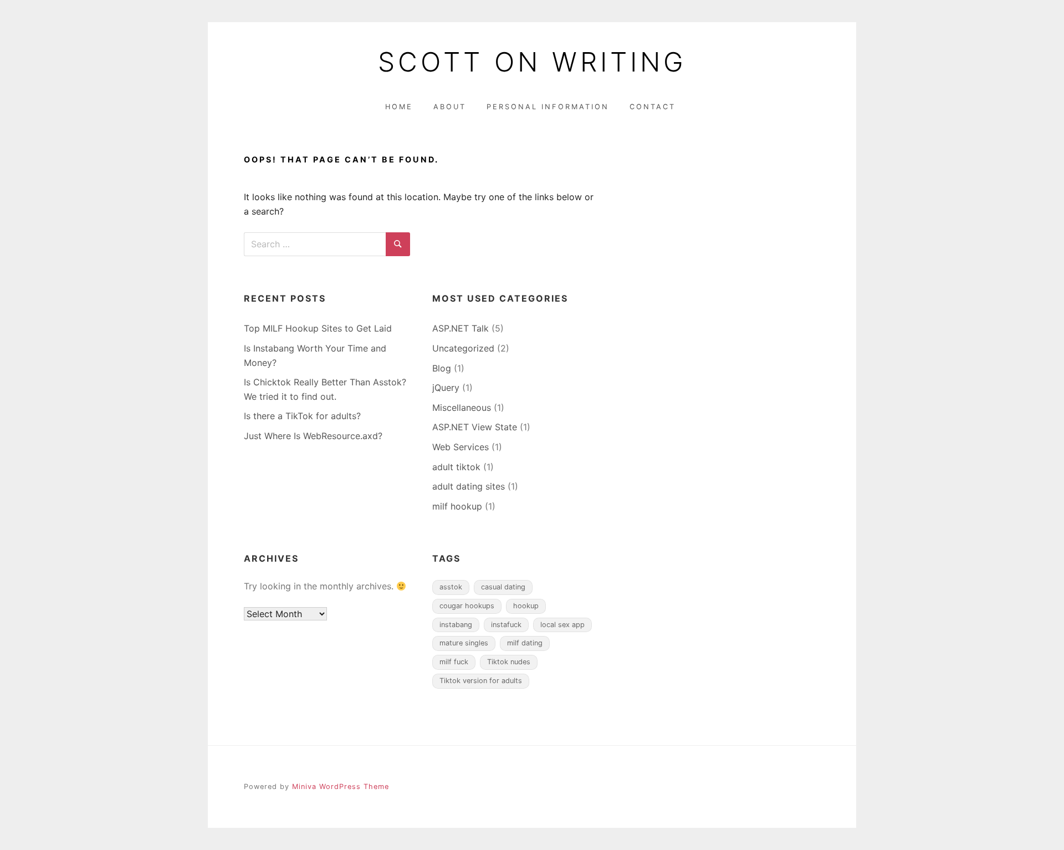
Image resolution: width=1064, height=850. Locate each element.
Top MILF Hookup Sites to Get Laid (318, 328)
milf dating (525, 643)
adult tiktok (456, 466)
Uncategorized (463, 348)
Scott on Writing (532, 62)
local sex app (562, 624)
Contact (653, 107)
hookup (526, 606)
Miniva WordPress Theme (340, 786)
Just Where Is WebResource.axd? (313, 435)
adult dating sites (468, 486)
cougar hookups (466, 606)
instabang (455, 624)
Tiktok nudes (508, 662)
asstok (450, 587)
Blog (441, 368)
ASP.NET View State (474, 426)
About (449, 107)
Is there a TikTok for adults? (302, 415)
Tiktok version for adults (480, 680)
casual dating (503, 587)
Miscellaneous (461, 407)
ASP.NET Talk (460, 328)
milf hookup (457, 506)
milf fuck (453, 662)
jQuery (445, 387)
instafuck (506, 624)
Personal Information (548, 107)
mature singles (463, 643)
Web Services (460, 446)
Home (399, 107)
